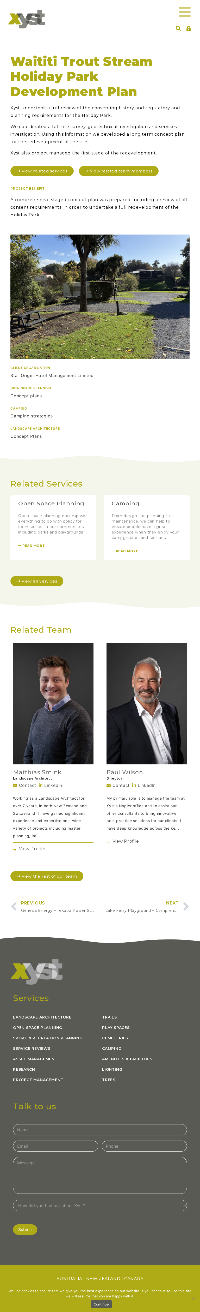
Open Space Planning (51, 503)
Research (24, 1069)
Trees (108, 1079)
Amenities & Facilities (127, 1059)
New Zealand (103, 1278)
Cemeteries (115, 1038)
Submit (25, 1229)
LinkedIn (52, 785)
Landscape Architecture (42, 1017)
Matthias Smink (37, 772)
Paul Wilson (125, 772)
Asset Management (35, 1059)
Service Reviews (32, 1048)
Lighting (112, 1069)
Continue (101, 1304)
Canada (133, 1278)
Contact (26, 785)
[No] (193, 1298)
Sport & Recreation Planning (48, 1038)
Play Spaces (116, 1027)
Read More (33, 546)
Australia (69, 1278)
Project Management (38, 1079)
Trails (109, 1017)
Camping (126, 503)
